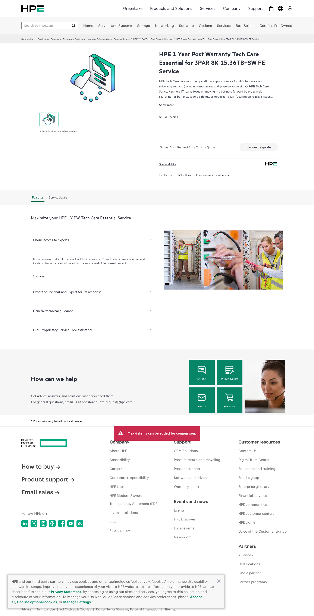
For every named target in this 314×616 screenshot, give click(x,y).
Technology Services (73, 39)
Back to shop (27, 39)
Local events (184, 528)
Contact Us (247, 451)
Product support (229, 378)
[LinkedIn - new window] (24, 523)
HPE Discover (184, 519)
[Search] (73, 25)
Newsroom (183, 537)
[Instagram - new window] (43, 523)
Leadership (119, 521)
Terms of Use (46, 609)
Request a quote (259, 147)
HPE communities (252, 504)
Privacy (26, 609)
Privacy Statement (66, 592)
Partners (247, 546)
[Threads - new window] (52, 523)
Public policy (120, 530)
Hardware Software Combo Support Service (108, 39)
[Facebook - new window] (61, 523)
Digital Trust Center (254, 460)
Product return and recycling (197, 460)
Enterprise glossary (253, 486)
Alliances (245, 555)
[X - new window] (34, 523)
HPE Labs (117, 486)
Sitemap (170, 609)
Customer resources (259, 442)
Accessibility (120, 460)
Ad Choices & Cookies (75, 609)
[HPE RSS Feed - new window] (79, 523)
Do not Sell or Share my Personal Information (127, 609)
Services (207, 8)
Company (232, 8)
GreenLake (132, 8)
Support (255, 8)
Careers (116, 469)
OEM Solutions (186, 451)
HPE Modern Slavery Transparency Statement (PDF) (134, 499)
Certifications (249, 564)
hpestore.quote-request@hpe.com (107, 401)
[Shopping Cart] (271, 8)
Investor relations (124, 512)
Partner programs (252, 582)
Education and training (256, 469)
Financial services (252, 495)
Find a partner (249, 573)
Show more (166, 105)
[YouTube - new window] (70, 523)
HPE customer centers (256, 513)
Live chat (201, 378)
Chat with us (184, 175)
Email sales (37, 492)
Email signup (248, 477)
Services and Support (48, 39)
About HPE (118, 451)
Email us (202, 406)
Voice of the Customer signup (262, 531)
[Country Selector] (280, 8)
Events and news (191, 501)
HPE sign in (247, 522)
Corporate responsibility (129, 477)
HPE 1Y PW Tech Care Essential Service (152, 39)
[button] (218, 581)
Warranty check (186, 486)
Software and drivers (191, 477)
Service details (167, 164)
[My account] (290, 8)
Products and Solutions (171, 8)
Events (179, 510)
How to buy (229, 406)
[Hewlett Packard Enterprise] (32, 8)
